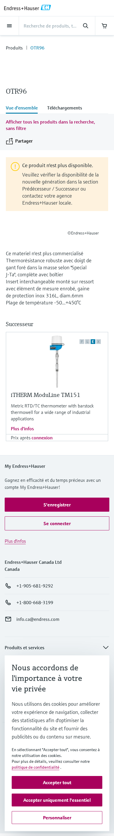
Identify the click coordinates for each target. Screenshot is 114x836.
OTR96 (37, 48)
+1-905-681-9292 (34, 586)
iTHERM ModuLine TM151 (45, 395)
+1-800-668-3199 (34, 602)
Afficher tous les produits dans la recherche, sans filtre (50, 125)
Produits (14, 48)
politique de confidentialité (35, 767)
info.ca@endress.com (37, 619)
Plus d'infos (22, 428)
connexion (42, 438)
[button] (57, 505)
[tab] (24, 108)
